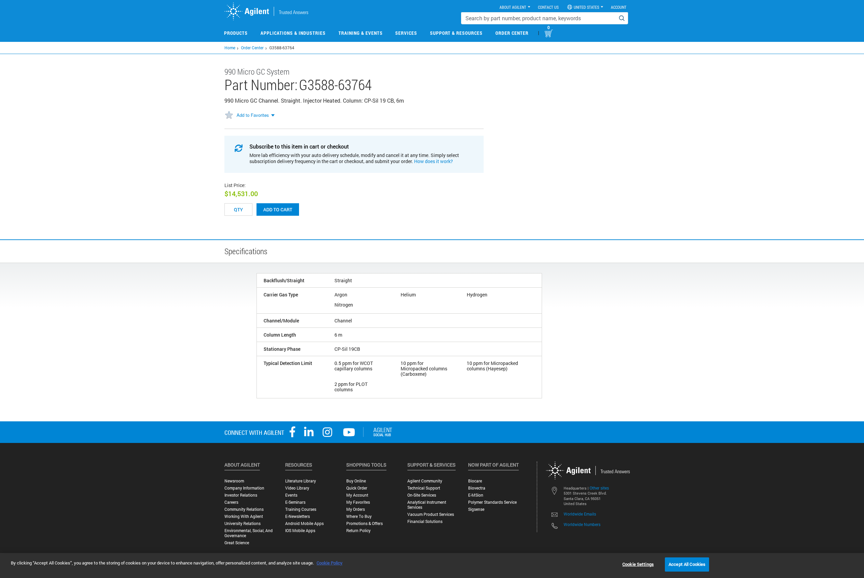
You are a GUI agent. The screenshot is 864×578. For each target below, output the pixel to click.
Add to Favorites (253, 115)
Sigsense (476, 509)
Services (406, 33)
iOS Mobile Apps (300, 530)
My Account (357, 495)
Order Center (512, 33)
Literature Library (300, 480)
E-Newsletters (297, 516)
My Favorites (358, 502)
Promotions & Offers (364, 523)
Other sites (599, 488)
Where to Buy (359, 516)
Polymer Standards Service (492, 502)
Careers (231, 502)
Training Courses (300, 509)
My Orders (355, 509)
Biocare (475, 480)
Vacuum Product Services (430, 514)
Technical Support (423, 488)
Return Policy (358, 530)
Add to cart (277, 209)
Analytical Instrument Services (426, 505)
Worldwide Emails (580, 514)
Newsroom (234, 480)
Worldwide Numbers (582, 524)
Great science (236, 542)
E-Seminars (295, 502)
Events (291, 495)
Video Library (297, 488)
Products (236, 33)
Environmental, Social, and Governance (248, 533)
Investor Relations (240, 495)
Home (229, 47)
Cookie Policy (330, 563)
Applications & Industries (293, 33)
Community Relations (244, 509)
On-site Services (421, 495)
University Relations (242, 523)
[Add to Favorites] (228, 115)
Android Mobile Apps (304, 523)
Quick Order (356, 488)
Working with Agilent (243, 516)
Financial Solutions (424, 521)
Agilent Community (424, 480)
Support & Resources (456, 33)
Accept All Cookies (687, 564)
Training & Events (361, 33)
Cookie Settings (638, 564)
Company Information (244, 488)
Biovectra (476, 488)
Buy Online (356, 480)
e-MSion (475, 495)
